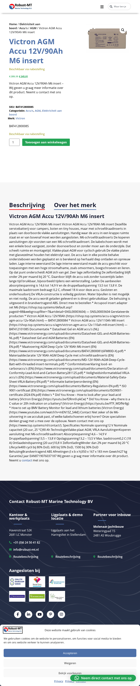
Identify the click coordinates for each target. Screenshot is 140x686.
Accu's (23, 28)
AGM (33, 28)
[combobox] (119, 6)
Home (13, 24)
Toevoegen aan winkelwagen (46, 142)
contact (27, 460)
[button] (123, 30)
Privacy (58, 681)
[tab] (27, 205)
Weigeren (70, 663)
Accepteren (70, 653)
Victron (20, 118)
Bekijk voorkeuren (70, 673)
